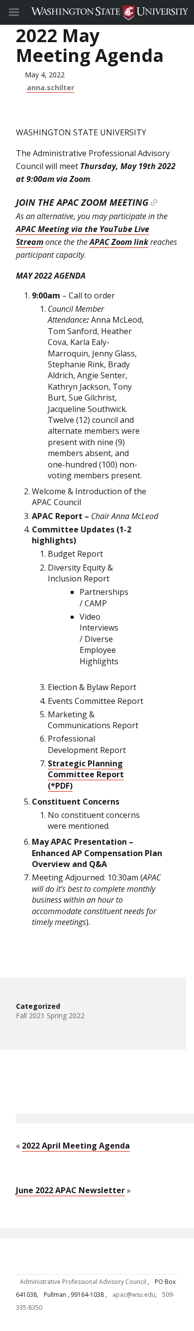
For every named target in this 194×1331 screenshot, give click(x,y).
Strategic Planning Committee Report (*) (86, 774)
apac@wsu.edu (133, 1294)
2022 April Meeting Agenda (76, 1145)
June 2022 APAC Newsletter (70, 1190)
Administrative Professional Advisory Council (84, 1281)
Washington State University (97, 12)
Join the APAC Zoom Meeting (82, 202)
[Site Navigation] (25, 12)
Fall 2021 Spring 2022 (50, 1015)
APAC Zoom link (119, 241)
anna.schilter (50, 87)
